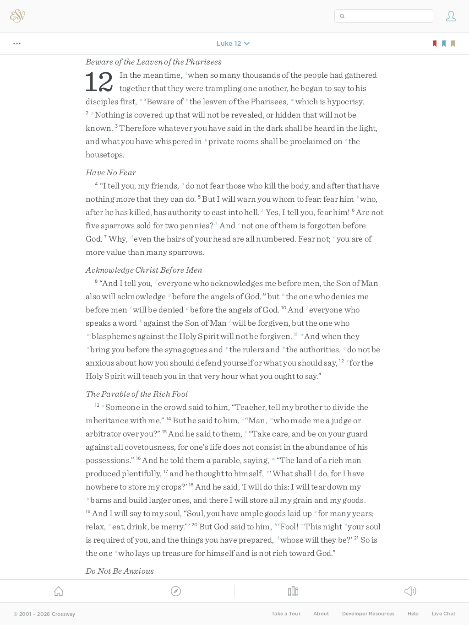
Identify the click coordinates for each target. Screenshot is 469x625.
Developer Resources (368, 614)
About (321, 614)
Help (413, 614)
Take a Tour (286, 614)
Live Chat (443, 614)
